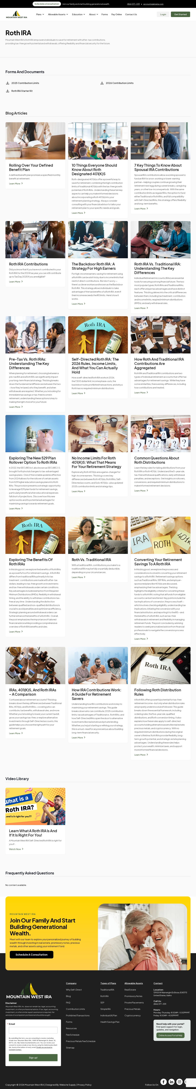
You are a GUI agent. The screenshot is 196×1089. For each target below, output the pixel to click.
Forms (104, 14)
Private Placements (134, 1002)
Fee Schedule (72, 1034)
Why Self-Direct (74, 989)
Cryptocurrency (133, 1015)
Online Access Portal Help (170, 1035)
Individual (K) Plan (108, 1015)
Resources (71, 1028)
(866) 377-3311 (133, 4)
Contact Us (131, 14)
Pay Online (116, 14)
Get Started (180, 14)
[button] (39, 14)
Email (12, 1024)
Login (163, 14)
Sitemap (70, 1047)
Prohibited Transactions (78, 1015)
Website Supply (67, 1084)
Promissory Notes (133, 996)
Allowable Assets (134, 983)
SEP (102, 1002)
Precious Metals (132, 1009)
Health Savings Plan (110, 1021)
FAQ (68, 1002)
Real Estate (130, 989)
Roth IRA (104, 996)
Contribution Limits (75, 1009)
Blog (68, 996)
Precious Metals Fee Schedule (80, 1041)
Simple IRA (105, 1009)
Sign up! (33, 1057)
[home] (16, 14)
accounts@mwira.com (153, 4)
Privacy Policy (84, 1084)
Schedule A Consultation (31, 954)
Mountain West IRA (34, 1084)
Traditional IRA (107, 989)
